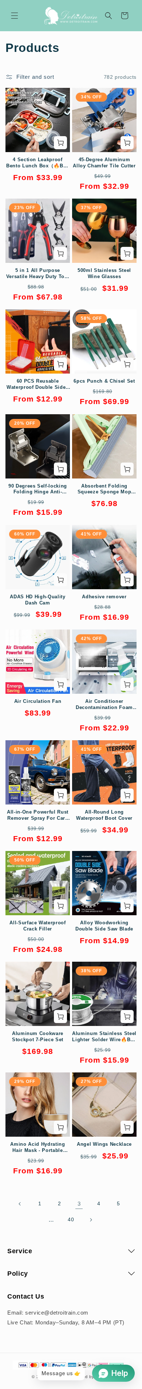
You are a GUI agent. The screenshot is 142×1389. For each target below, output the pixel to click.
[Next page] (91, 1220)
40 (71, 1219)
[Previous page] (20, 1204)
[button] (15, 16)
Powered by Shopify (90, 1376)
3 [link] (79, 1204)
